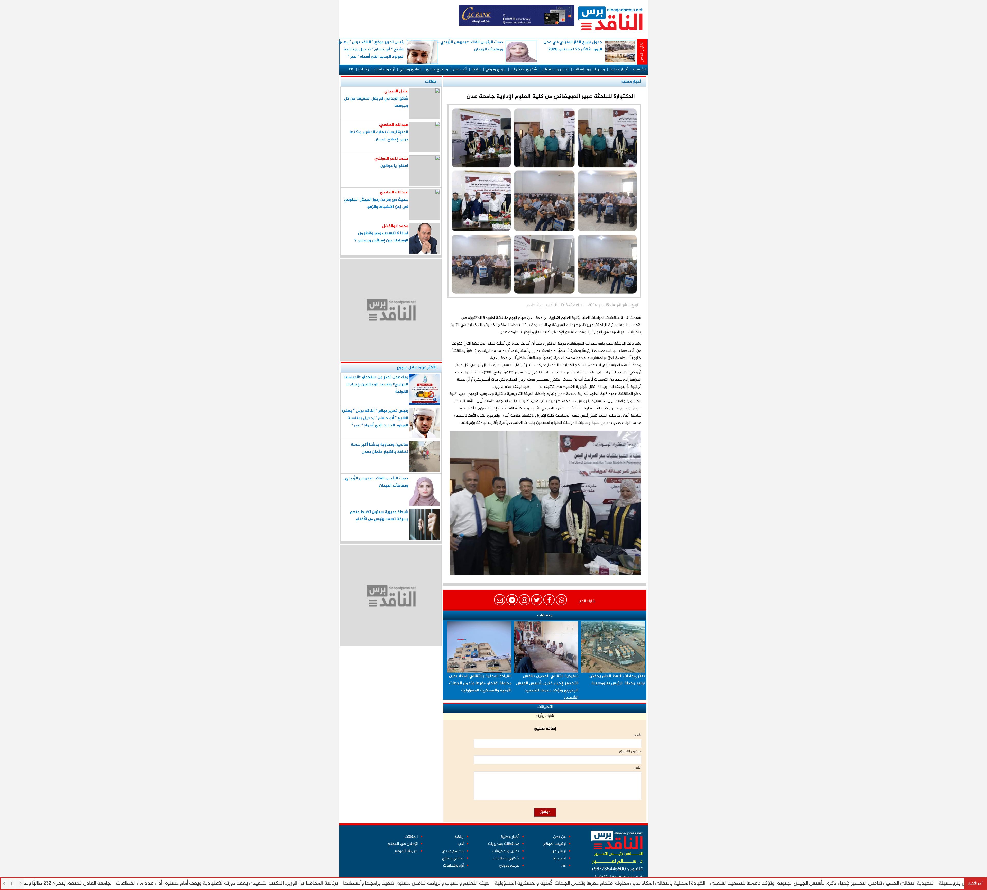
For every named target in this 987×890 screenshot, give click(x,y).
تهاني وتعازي (410, 69)
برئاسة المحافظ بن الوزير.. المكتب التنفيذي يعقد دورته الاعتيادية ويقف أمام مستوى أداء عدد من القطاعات (259, 883)
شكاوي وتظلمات (524, 69)
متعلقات (544, 615)
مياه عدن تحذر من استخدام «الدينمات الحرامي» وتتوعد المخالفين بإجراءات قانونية (376, 384)
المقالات (411, 836)
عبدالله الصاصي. (393, 125)
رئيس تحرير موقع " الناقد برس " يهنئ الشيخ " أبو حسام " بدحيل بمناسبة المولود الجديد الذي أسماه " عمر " (371, 49)
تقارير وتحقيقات (555, 69)
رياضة (476, 69)
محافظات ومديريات (503, 844)
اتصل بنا (559, 858)
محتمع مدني (453, 851)
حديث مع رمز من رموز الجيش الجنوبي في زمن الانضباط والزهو (376, 203)
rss (351, 69)
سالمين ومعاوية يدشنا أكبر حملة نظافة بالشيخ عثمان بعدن (379, 448)
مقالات (363, 69)
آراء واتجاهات (384, 69)
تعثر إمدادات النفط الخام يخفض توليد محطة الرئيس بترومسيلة (617, 680)
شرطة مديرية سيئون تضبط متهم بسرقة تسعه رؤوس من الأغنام (379, 516)
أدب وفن (460, 69)
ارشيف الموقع (554, 844)
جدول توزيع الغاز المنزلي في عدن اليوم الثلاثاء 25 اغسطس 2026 (573, 46)
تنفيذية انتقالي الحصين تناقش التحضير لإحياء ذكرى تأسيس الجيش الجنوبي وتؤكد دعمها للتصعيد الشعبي (853, 883)
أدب (461, 844)
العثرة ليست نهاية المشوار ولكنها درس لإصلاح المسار (379, 136)
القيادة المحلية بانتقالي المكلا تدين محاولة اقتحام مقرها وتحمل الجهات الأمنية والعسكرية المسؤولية (631, 883)
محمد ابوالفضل (395, 226)
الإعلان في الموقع (403, 844)
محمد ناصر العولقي (391, 158)
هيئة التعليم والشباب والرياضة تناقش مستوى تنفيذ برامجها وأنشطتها (448, 883)
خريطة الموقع (406, 851)
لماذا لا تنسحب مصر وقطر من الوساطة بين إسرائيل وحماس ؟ (381, 237)
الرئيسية (639, 69)
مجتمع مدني (437, 69)
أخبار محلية (619, 69)
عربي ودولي (496, 69)
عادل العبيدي (396, 91)
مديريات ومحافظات (589, 69)
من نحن (559, 836)
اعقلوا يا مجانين (394, 166)
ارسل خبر (558, 851)
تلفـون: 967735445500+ (617, 869)
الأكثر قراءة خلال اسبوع (416, 367)
